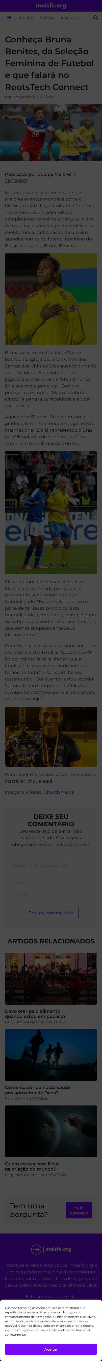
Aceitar (51, 1349)
